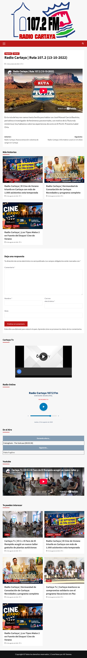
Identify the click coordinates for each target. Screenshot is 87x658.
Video (7, 535)
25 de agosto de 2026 (12, 196)
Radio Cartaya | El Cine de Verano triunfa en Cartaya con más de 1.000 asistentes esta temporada (21, 189)
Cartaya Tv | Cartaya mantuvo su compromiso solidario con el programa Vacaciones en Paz (63, 590)
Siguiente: (65, 138)
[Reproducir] (43, 407)
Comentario (9, 267)
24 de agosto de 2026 (54, 196)
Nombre (8, 298)
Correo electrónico (50, 299)
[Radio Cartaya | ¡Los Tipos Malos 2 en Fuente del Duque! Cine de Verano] (23, 215)
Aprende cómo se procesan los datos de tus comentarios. (60, 329)
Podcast (16, 54)
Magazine (8, 54)
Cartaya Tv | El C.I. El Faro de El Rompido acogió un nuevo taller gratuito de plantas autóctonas (21, 544)
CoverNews (55, 654)
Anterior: (21, 140)
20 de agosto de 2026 (12, 242)
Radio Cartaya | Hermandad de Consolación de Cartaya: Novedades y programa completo (63, 189)
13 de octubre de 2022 (13, 64)
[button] (5, 43)
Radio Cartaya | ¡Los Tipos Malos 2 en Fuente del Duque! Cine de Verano (22, 236)
